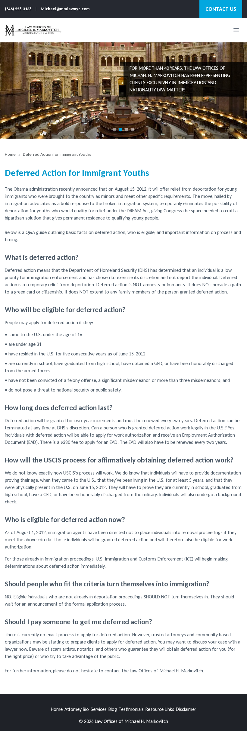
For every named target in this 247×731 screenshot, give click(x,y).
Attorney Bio (76, 709)
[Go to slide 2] (120, 129)
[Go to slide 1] (114, 129)
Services (99, 709)
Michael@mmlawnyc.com (65, 8)
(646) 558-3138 (18, 8)
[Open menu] (236, 30)
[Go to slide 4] (132, 129)
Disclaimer (186, 709)
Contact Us (220, 9)
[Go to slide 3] (126, 129)
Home (10, 154)
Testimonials (131, 709)
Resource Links (159, 709)
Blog (112, 709)
